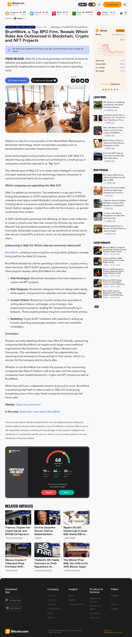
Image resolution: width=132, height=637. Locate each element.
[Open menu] (125, 4)
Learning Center (76, 604)
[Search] (99, 4)
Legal (49, 613)
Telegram (115, 595)
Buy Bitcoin (95, 613)
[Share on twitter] (78, 81)
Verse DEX (94, 617)
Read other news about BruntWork (40, 411)
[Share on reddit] (82, 81)
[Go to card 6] (117, 89)
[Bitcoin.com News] (16, 4)
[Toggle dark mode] (92, 4)
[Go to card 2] (106, 89)
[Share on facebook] (73, 81)
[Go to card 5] (114, 89)
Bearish (49, 492)
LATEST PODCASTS (102, 242)
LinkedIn (114, 608)
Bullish (66, 492)
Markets (72, 600)
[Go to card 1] (103, 89)
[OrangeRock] (19, 18)
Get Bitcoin (120, 31)
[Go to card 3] (109, 89)
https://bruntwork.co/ (28, 404)
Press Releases (46, 27)
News (39, 27)
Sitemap (51, 617)
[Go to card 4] (111, 89)
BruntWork (11, 252)
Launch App (112, 4)
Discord (114, 604)
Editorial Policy (54, 608)
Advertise (51, 604)
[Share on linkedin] (87, 81)
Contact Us (52, 600)
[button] (54, 80)
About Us (51, 595)
